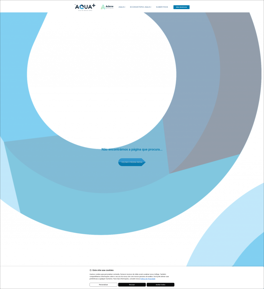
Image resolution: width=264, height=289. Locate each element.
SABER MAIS (162, 7)
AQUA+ (121, 7)
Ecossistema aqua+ (140, 7)
